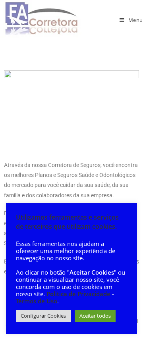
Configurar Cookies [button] (43, 315)
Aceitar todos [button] (95, 315)
